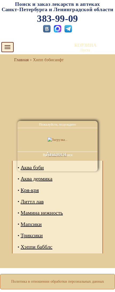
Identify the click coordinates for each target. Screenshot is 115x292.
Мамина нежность (42, 213)
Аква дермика (36, 179)
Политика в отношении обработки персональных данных (57, 281)
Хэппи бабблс (36, 247)
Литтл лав (32, 201)
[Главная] (19, 59)
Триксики (32, 235)
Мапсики (31, 224)
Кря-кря (30, 190)
